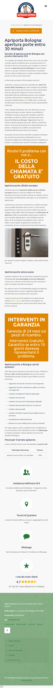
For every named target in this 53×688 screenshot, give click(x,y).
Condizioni (32, 624)
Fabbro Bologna (15, 641)
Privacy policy (9, 624)
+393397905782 (14, 620)
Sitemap (39, 624)
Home (13, 25)
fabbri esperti (16, 301)
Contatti (12, 655)
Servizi (19, 25)
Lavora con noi (14, 660)
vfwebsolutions (26, 680)
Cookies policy (21, 624)
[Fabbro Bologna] (26, 10)
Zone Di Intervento (16, 650)
